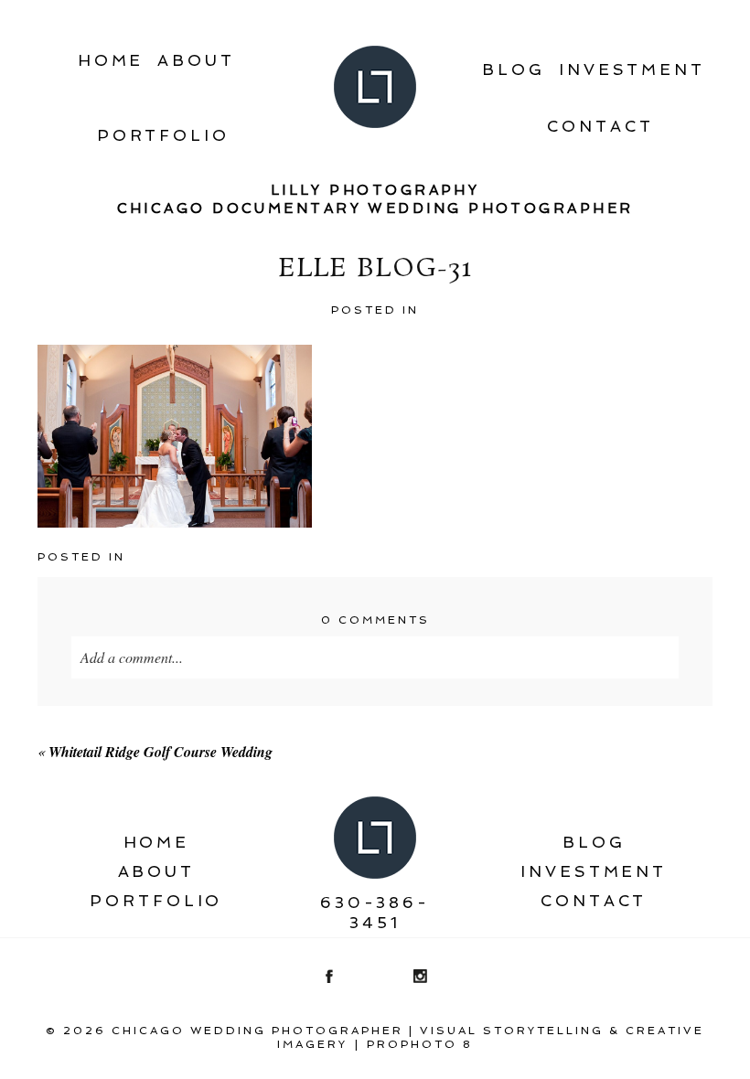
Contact (600, 126)
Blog (513, 69)
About (196, 60)
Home (111, 60)
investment (632, 69)
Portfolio (163, 135)
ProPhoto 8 (420, 1044)
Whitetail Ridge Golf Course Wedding (160, 752)
